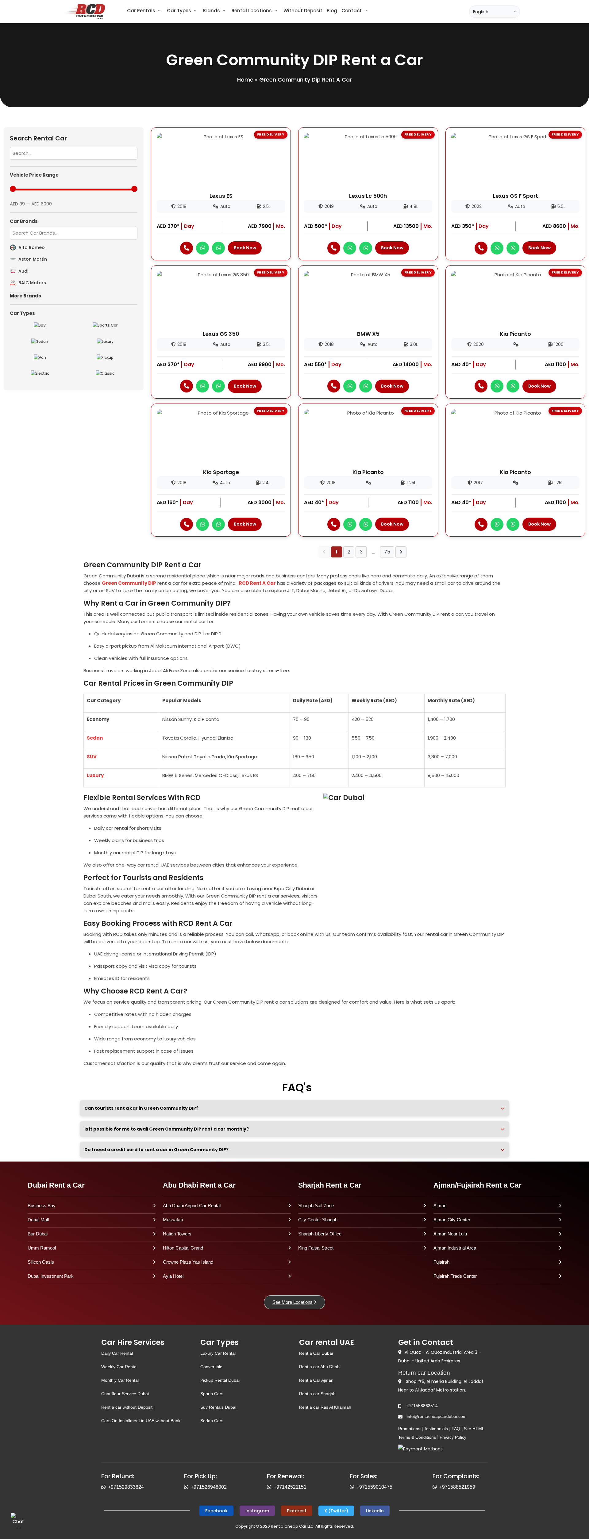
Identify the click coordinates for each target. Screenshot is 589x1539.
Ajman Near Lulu (450, 1233)
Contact (351, 10)
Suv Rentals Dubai (218, 1407)
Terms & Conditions (417, 1437)
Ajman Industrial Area (454, 1247)
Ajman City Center (451, 1219)
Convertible (211, 1366)
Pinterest (296, 1511)
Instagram (257, 1511)
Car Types (179, 10)
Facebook (216, 1511)
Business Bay (42, 1205)
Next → (400, 551)
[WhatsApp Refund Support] (104, 1487)
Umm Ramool (42, 1247)
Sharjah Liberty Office (319, 1233)
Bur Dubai (38, 1233)
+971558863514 (422, 1405)
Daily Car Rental (117, 1353)
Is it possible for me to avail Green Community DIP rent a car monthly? (166, 1129)
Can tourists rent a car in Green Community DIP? (141, 1108)
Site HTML (474, 1428)
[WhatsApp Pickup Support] (187, 1487)
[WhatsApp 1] (202, 248)
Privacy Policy (453, 1437)
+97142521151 (290, 1487)
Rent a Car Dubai (316, 1353)
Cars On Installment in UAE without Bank (140, 1420)
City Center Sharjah (317, 1219)
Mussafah (173, 1219)
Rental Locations (252, 10)
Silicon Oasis (41, 1262)
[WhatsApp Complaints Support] (436, 1487)
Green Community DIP (129, 583)
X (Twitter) (336, 1511)
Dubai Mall (38, 1219)
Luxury (95, 775)
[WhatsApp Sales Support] (353, 1487)
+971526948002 (209, 1487)
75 (387, 551)
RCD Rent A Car (257, 583)
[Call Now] (186, 248)
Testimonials (436, 1428)
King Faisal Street (315, 1247)
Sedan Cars (211, 1420)
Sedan (95, 738)
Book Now (245, 248)
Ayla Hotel (173, 1276)
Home (245, 79)
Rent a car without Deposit (126, 1407)
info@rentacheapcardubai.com (437, 1416)
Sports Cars (211, 1393)
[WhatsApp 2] (218, 248)
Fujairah (441, 1262)
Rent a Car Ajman (316, 1380)
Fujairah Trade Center (455, 1276)
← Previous (324, 551)
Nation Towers (177, 1233)
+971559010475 (374, 1487)
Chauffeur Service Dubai (125, 1393)
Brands (211, 10)
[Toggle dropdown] (159, 10)
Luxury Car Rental (218, 1353)
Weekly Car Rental (119, 1366)
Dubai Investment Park (51, 1276)
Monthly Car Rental (120, 1380)
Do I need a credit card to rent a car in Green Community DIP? (156, 1150)
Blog (332, 10)
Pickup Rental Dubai (220, 1380)
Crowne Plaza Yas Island (188, 1262)
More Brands (25, 296)
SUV (92, 756)
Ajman (439, 1205)
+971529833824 (126, 1487)
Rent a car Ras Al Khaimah (325, 1407)
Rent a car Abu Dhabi (320, 1366)
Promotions (409, 1428)
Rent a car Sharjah (317, 1393)
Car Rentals (141, 10)
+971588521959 (457, 1487)
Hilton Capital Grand (183, 1247)
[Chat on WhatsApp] (18, 1520)
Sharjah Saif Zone (316, 1205)
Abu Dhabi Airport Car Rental (192, 1205)
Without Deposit (302, 10)
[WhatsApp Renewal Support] (270, 1487)
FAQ (456, 1428)
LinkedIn (375, 1511)
